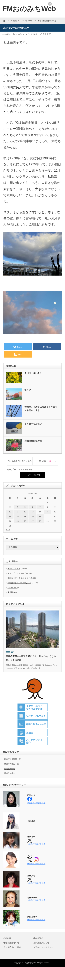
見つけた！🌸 (45, 461)
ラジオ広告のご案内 (12, 947)
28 (40, 521)
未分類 (10, 592)
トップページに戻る (32, 475)
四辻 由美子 (47, 34)
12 (25, 512)
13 (33, 512)
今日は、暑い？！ (33, 373)
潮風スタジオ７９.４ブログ (19, 578)
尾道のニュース (14, 568)
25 (17, 521)
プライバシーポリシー (43, 947)
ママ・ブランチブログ (17, 573)
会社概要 (7, 938)
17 (10, 516)
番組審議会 (38, 938)
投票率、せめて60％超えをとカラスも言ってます (40, 409)
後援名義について (11, 943)
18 (17, 516)
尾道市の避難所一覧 (12, 759)
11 (17, 512)
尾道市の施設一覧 (11, 764)
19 (25, 516)
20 (33, 516)
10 (10, 512)
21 (40, 516)
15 (47, 512)
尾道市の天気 (9, 773)
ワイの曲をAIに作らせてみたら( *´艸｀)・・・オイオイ (19, 462)
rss (50, 4)
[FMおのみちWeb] (29, 9)
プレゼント (12, 587)
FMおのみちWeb (30, 963)
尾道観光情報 (9, 769)
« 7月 (8, 529)
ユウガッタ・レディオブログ (26, 34)
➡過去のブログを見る (36, 803)
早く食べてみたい (33, 424)
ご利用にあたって (41, 943)
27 (33, 521)
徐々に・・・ (31, 390)
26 (25, 521)
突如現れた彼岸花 (33, 441)
